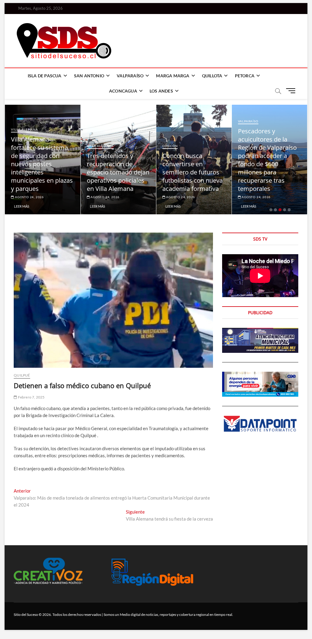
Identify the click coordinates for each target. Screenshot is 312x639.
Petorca (244, 75)
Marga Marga (172, 75)
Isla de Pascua (45, 75)
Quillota (212, 75)
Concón (170, 146)
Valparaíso (130, 75)
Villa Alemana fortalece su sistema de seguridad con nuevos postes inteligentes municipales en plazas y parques (42, 164)
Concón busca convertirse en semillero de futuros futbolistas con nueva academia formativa (192, 172)
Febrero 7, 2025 (30, 397)
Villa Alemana (24, 129)
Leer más (21, 206)
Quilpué (22, 375)
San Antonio (89, 75)
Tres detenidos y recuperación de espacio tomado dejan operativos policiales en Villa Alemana (118, 172)
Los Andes (161, 90)
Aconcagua (123, 90)
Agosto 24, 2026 (29, 197)
